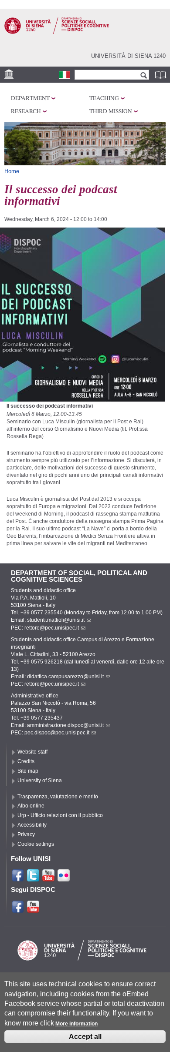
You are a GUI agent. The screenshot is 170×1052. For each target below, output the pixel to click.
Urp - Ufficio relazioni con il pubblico (60, 815)
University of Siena (39, 780)
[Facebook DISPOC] (18, 910)
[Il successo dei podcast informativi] (64, 75)
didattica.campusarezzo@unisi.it (65, 676)
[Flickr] (64, 878)
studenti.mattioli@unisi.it (56, 620)
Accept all (85, 1036)
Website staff (32, 752)
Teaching (104, 98)
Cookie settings (35, 844)
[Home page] (56, 32)
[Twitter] (33, 878)
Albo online (30, 806)
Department (30, 98)
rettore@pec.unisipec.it (51, 628)
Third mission (110, 111)
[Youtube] (48, 878)
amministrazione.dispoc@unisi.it (65, 725)
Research (26, 111)
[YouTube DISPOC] (33, 910)
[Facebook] (18, 878)
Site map (27, 771)
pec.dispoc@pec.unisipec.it (56, 733)
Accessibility (32, 825)
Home (11, 171)
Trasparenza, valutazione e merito (57, 797)
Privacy (26, 834)
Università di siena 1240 (128, 56)
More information (76, 1024)
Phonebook (161, 74)
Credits (25, 761)
